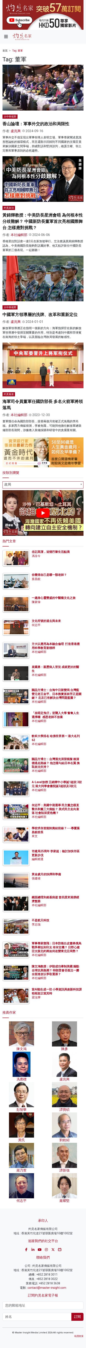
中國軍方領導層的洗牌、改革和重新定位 (40, 314)
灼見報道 (9, 394)
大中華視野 (10, 116)
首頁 (5, 50)
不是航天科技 (40, 920)
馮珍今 (36, 556)
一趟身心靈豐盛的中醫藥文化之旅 (54, 597)
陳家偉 (36, 602)
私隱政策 (78, 1336)
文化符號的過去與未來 (46, 620)
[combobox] (43, 484)
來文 (35, 836)
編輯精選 (37, 859)
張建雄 (36, 878)
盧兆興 (16, 131)
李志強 (36, 924)
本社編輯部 (19, 235)
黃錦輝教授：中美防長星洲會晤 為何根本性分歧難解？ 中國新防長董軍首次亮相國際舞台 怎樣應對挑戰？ (43, 221)
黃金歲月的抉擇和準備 (46, 874)
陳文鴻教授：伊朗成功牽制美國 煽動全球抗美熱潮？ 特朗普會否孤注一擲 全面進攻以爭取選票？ (55, 970)
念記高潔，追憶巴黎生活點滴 (51, 551)
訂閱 (77, 1317)
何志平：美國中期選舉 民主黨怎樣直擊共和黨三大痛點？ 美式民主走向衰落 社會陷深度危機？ (55, 808)
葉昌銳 (36, 579)
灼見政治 (9, 207)
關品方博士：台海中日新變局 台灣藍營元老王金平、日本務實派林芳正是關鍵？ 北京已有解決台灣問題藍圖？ (56, 693)
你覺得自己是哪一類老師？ (49, 574)
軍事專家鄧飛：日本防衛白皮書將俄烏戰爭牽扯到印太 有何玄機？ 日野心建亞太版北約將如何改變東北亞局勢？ (56, 947)
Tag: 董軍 (17, 50)
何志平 (36, 625)
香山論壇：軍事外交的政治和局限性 (36, 123)
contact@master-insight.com (47, 1287)
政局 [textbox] (7, 484)
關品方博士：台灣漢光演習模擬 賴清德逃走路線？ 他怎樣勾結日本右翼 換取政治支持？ (56, 762)
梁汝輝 (36, 997)
